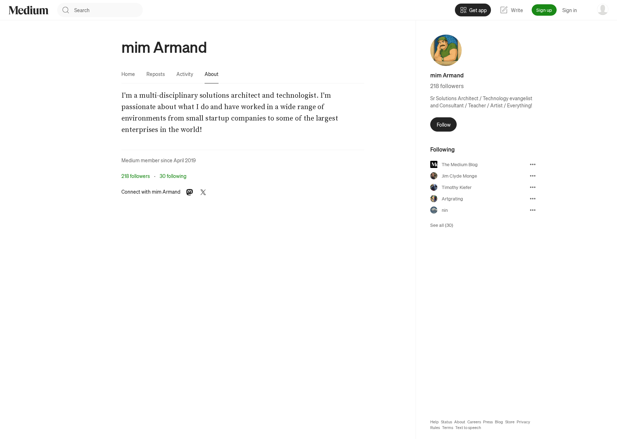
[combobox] (108, 10)
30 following (173, 176)
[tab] (128, 73)
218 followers (135, 176)
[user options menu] (602, 9)
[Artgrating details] (532, 198)
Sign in (569, 10)
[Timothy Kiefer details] (532, 187)
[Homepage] (29, 10)
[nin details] (532, 210)
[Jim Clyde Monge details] (532, 176)
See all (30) (441, 225)
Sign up (544, 10)
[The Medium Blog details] (532, 164)
